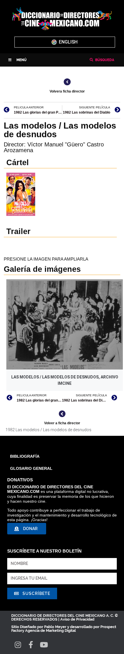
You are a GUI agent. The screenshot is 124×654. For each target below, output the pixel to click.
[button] (17, 60)
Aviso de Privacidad (77, 619)
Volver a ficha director (62, 423)
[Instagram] (17, 644)
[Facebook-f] (30, 644)
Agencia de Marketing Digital (50, 630)
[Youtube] (43, 644)
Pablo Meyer (55, 627)
